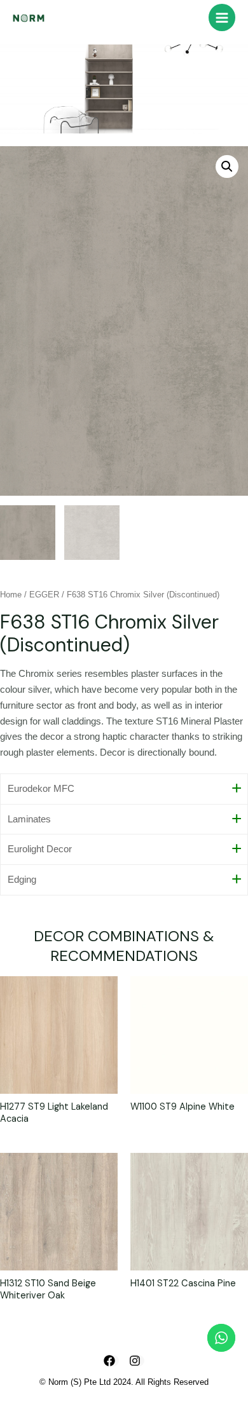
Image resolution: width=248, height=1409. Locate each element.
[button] (227, 166)
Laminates (29, 819)
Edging (22, 880)
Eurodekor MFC (41, 789)
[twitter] (136, 1360)
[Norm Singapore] (29, 17)
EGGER (44, 594)
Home (11, 594)
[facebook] (111, 1360)
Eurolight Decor (40, 849)
